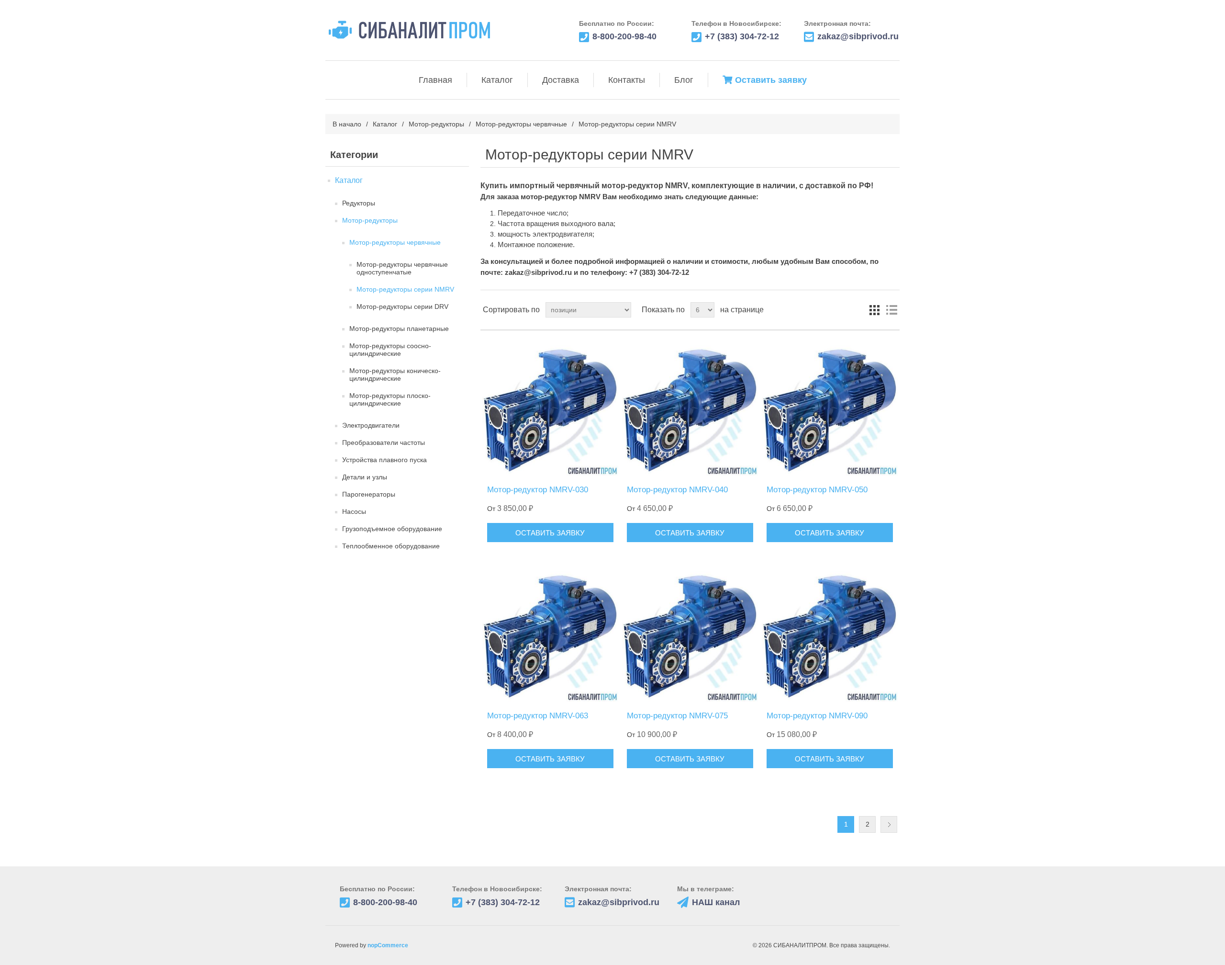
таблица (874, 310)
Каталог (497, 80)
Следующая (888, 824)
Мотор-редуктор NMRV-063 (537, 715)
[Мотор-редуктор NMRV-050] (829, 408)
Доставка (560, 80)
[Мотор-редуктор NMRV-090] (829, 634)
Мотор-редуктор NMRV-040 (677, 489)
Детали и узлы (364, 477)
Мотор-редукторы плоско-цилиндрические (390, 399)
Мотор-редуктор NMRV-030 (537, 489)
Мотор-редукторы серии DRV (402, 306)
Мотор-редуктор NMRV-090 (817, 715)
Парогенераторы (368, 494)
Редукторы (358, 203)
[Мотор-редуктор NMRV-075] (689, 634)
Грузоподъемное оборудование (392, 529)
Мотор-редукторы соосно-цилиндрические (390, 349)
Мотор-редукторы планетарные (399, 328)
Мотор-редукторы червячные (521, 124)
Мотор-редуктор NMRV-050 (817, 489)
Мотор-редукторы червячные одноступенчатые (402, 268)
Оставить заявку (771, 80)
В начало (347, 124)
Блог (683, 80)
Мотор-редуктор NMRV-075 (677, 715)
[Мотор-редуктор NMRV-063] (550, 634)
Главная (435, 80)
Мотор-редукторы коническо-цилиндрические (395, 374)
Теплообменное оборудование (391, 546)
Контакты (626, 80)
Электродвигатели (371, 425)
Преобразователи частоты (383, 442)
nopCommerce (388, 945)
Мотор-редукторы (436, 124)
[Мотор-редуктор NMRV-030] (550, 408)
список (891, 310)
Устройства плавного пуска (384, 460)
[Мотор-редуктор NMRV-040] (689, 408)
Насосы (354, 511)
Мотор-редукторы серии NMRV (405, 289)
